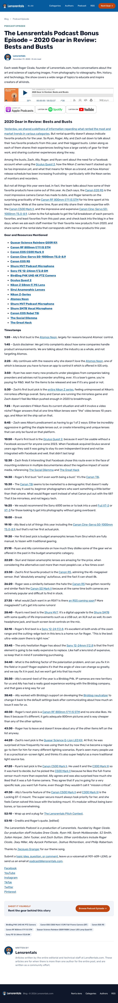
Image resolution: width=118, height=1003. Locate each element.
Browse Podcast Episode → (93, 908)
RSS (92, 5)
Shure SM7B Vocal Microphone (31, 308)
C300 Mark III (100, 766)
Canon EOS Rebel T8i (24, 313)
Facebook (10, 868)
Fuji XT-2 (103, 505)
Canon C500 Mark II (21, 209)
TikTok (8, 882)
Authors (69, 5)
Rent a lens (76, 993)
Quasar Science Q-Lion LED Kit (63, 740)
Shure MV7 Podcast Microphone (32, 266)
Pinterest (10, 891)
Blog (6, 19)
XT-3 (7, 510)
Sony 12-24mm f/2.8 (80, 645)
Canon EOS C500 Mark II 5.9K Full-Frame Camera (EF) (63, 925)
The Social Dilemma (23, 318)
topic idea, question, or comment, (37, 856)
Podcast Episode (21, 19)
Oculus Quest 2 (45, 164)
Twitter (8, 887)
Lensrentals (19, 56)
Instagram (11, 877)
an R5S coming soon (82, 600)
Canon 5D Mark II (41, 588)
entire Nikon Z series (60, 389)
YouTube (9, 873)
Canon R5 (65, 572)
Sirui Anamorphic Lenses (27, 289)
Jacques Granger (28, 849)
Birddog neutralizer (95, 695)
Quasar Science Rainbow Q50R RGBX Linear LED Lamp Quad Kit (64, 930)
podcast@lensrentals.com (46, 861)
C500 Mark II (63, 771)
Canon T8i (92, 477)
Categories (55, 5)
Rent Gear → (107, 6)
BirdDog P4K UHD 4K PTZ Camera (33, 275)
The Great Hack (21, 322)
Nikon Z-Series (20, 294)
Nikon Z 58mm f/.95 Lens (27, 285)
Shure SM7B (101, 612)
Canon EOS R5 (94, 190)
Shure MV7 (51, 612)
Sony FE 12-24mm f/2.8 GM (18, 934)
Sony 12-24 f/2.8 (52, 629)
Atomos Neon (19, 299)
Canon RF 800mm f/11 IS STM (60, 199)
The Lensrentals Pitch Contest (63, 813)
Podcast (82, 5)
